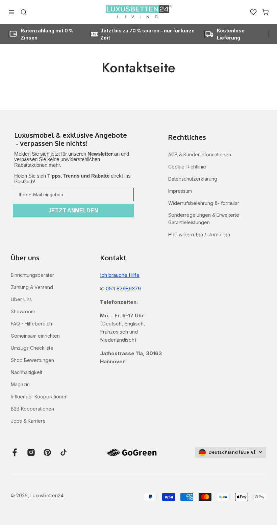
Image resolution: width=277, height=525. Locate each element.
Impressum (180, 191)
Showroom (23, 311)
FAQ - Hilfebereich (31, 323)
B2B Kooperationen (32, 409)
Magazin (20, 384)
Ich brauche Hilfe (120, 275)
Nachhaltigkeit (26, 372)
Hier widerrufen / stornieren (199, 234)
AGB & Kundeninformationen (199, 154)
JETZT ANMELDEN (73, 210)
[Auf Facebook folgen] (15, 452)
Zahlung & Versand (32, 287)
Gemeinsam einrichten (35, 336)
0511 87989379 (122, 288)
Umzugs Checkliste (32, 348)
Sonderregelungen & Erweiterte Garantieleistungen (203, 218)
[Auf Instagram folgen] (31, 452)
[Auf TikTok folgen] (63, 452)
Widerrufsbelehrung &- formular (203, 203)
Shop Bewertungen (32, 360)
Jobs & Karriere (28, 421)
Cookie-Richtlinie (187, 166)
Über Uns (21, 299)
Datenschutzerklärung (192, 179)
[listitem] (73, 140)
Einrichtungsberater (32, 275)
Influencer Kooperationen (39, 396)
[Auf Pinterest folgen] (47, 452)
